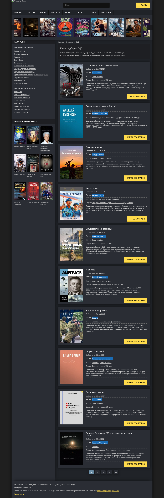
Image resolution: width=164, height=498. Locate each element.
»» (116, 472)
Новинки (55, 13)
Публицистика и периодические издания (31, 75)
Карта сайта (19, 494)
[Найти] (107, 5)
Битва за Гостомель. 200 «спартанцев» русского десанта (109, 434)
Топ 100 (31, 13)
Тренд (43, 13)
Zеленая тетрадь (94, 147)
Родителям (18, 57)
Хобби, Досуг (19, 51)
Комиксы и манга (21, 83)
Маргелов (90, 270)
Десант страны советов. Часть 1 (101, 106)
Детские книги (20, 63)
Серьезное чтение (21, 77)
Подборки (106, 13)
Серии (93, 13)
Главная (18, 13)
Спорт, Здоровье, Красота (25, 69)
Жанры (81, 13)
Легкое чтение (20, 80)
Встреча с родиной (95, 351)
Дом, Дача (18, 60)
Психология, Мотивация (24, 66)
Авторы (68, 13)
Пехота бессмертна (95, 392)
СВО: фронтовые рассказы (99, 229)
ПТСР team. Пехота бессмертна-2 (102, 65)
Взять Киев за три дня (96, 311)
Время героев (92, 188)
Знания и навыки (21, 54)
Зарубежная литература (24, 72)
